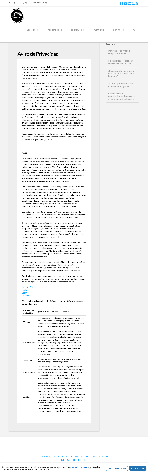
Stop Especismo (59, 456)
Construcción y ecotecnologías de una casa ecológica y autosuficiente (121, 96)
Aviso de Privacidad (78, 467)
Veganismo (44, 456)
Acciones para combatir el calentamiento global (120, 85)
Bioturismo (103, 456)
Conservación (76, 456)
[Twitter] (125, 3)
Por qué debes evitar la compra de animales (119, 52)
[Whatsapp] (137, 3)
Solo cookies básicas (116, 468)
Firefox (25, 290)
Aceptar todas (137, 468)
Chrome (25, 295)
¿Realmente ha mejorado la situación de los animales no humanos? (121, 73)
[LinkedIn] (129, 3)
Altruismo (90, 456)
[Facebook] (121, 3)
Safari (24, 292)
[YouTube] (133, 3)
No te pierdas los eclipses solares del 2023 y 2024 (120, 62)
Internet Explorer (30, 287)
